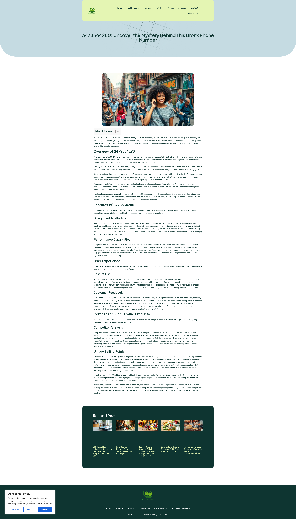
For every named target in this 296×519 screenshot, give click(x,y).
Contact (194, 8)
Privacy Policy (160, 508)
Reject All (30, 509)
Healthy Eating (133, 8)
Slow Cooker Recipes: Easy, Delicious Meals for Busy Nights (124, 450)
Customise (15, 509)
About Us (182, 8)
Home (119, 8)
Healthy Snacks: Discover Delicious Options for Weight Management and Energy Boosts (146, 451)
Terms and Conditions (180, 508)
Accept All (45, 509)
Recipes (147, 8)
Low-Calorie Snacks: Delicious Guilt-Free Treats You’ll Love (170, 449)
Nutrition (159, 8)
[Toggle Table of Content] (116, 131)
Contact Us (193, 13)
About (171, 8)
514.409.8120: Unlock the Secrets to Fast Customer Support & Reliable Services (102, 451)
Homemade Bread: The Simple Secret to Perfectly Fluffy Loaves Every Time (193, 450)
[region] (30, 502)
